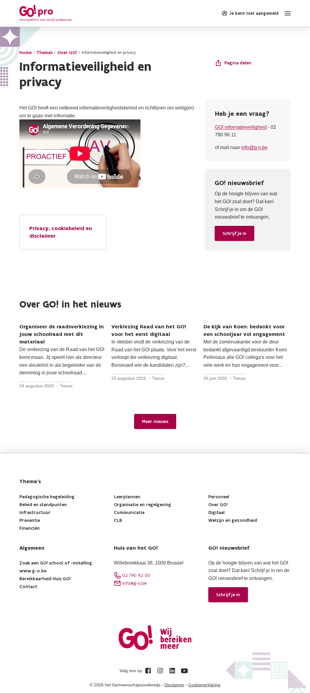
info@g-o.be (254, 147)
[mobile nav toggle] (286, 13)
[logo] (45, 13)
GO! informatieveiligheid (241, 127)
